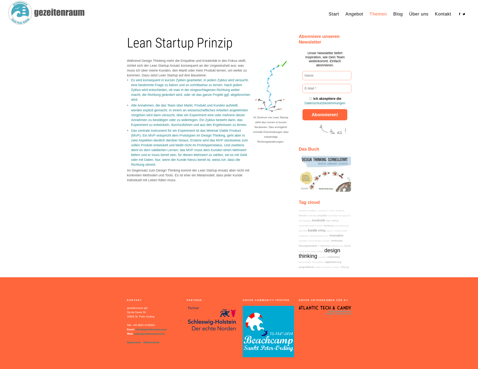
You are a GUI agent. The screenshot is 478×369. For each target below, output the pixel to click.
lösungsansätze (308, 245)
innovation (336, 235)
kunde (312, 230)
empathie (322, 215)
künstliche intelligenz (308, 210)
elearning (303, 231)
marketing (312, 215)
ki (319, 246)
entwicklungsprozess (319, 236)
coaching (322, 257)
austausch (323, 210)
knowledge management (339, 215)
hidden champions (323, 267)
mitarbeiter (333, 256)
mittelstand (303, 236)
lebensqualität (305, 262)
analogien (303, 241)
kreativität (318, 220)
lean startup (332, 220)
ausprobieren (306, 266)
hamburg (328, 225)
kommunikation (315, 241)
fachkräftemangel (306, 226)
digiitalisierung (337, 246)
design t (336, 267)
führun (313, 251)
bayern (329, 231)
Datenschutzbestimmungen (325, 103)
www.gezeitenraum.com (149, 333)
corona (332, 210)
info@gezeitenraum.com (151, 329)
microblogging (305, 221)
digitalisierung (333, 261)
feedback (340, 210)
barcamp (325, 246)
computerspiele (340, 231)
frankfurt (319, 226)
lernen (347, 246)
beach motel (304, 251)
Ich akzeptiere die (325, 101)
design (320, 251)
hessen (303, 215)
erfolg (321, 230)
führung (345, 267)
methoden (337, 240)
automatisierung (341, 226)
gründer (326, 241)
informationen (318, 262)
